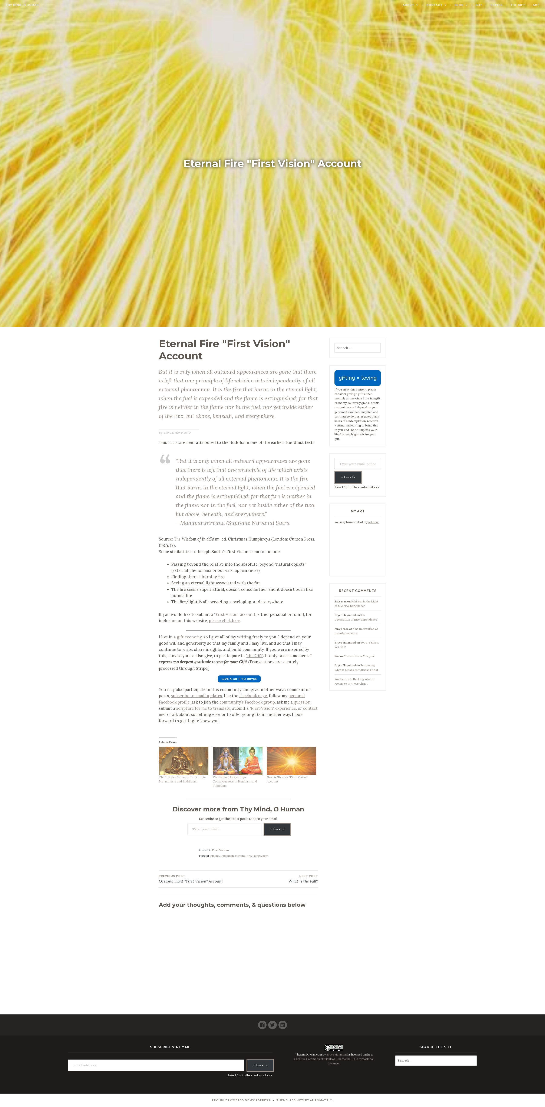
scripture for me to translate (203, 708)
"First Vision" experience (273, 708)
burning (240, 856)
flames (256, 856)
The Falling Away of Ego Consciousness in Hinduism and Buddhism (235, 781)
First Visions (220, 850)
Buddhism (227, 856)
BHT (479, 5)
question (302, 702)
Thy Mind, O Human (22, 5)
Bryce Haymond (177, 432)
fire (249, 856)
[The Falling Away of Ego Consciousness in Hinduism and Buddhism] (237, 761)
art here (373, 522)
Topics (496, 5)
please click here (224, 620)
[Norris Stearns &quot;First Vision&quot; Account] (291, 761)
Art (536, 5)
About (408, 5)
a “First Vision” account (233, 614)
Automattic (321, 1100)
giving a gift (355, 394)
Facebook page (253, 695)
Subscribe (277, 829)
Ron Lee (339, 679)
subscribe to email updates (196, 695)
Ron (337, 656)
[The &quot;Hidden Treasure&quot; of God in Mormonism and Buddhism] (183, 761)
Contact (434, 5)
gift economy (189, 636)
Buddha (214, 856)
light (265, 856)
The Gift (517, 5)
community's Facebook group (247, 702)
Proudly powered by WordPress (241, 1100)
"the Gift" (254, 655)
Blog (459, 5)
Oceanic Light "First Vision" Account (191, 879)
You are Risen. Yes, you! (359, 656)
